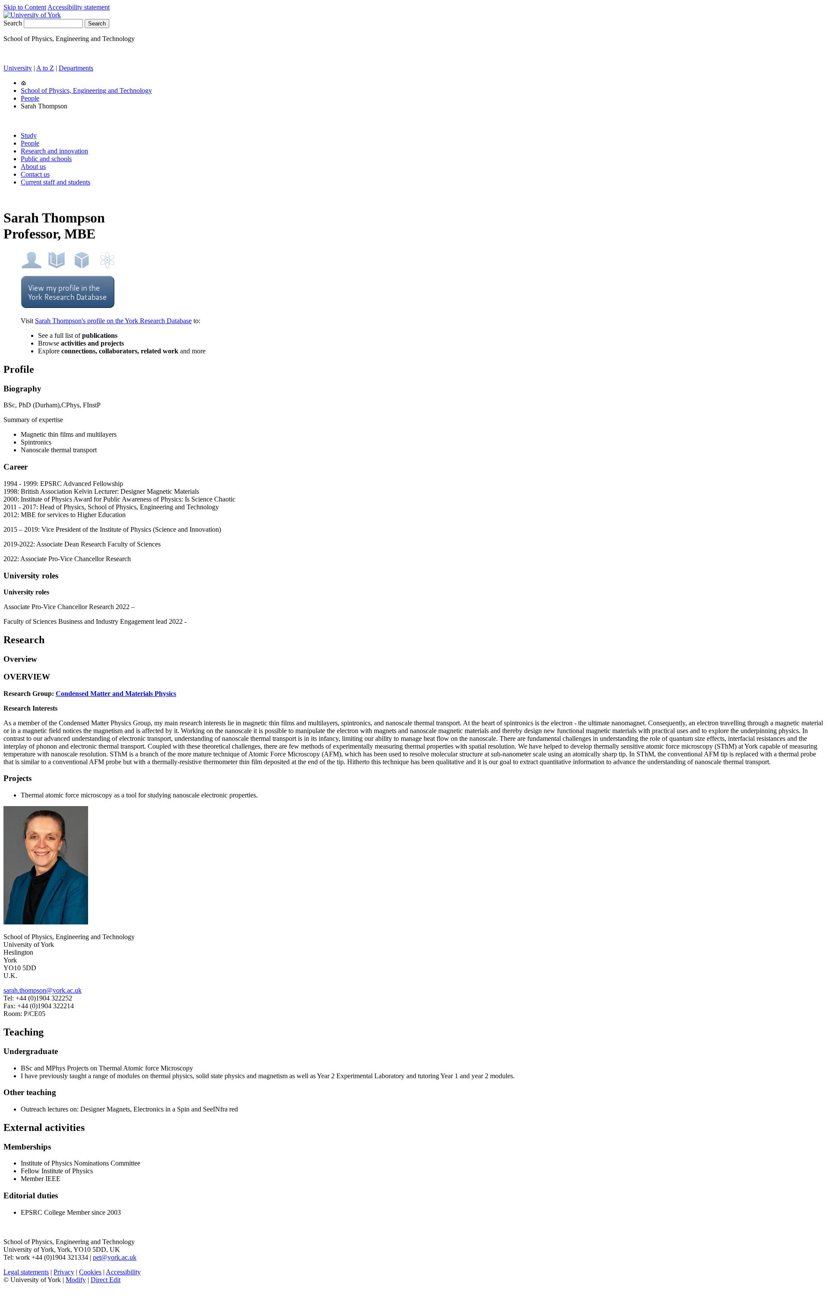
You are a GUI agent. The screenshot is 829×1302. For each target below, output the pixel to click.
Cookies (90, 1272)
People (30, 98)
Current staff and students (55, 182)
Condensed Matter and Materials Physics (116, 693)
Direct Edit (105, 1279)
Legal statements (26, 1272)
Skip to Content (24, 7)
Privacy (64, 1272)
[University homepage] (23, 82)
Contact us (35, 174)
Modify (76, 1279)
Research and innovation (54, 151)
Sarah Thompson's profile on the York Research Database (113, 320)
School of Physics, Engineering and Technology (86, 90)
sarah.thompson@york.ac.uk (42, 990)
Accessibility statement (78, 7)
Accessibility (123, 1272)
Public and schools (46, 158)
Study (29, 135)
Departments (76, 68)
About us (33, 166)
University (17, 68)
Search (12, 23)
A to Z (45, 68)
